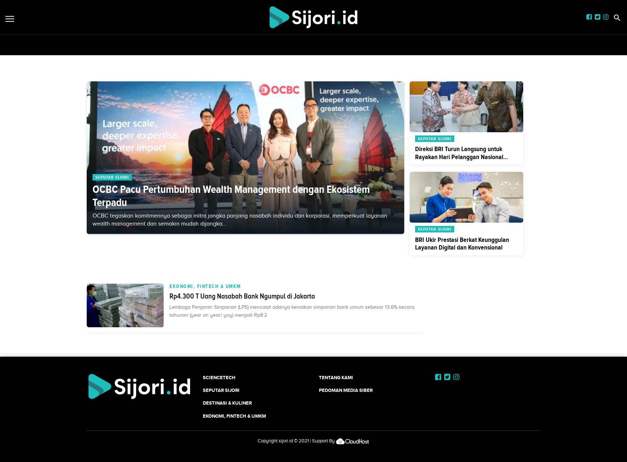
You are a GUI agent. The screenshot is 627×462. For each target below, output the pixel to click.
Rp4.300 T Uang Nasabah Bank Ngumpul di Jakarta (242, 296)
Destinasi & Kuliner (227, 403)
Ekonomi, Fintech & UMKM (205, 286)
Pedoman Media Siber (346, 390)
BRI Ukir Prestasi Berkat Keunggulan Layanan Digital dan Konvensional (462, 243)
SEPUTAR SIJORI (221, 390)
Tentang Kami (336, 377)
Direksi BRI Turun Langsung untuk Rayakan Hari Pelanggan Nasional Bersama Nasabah (459, 156)
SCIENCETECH (219, 377)
